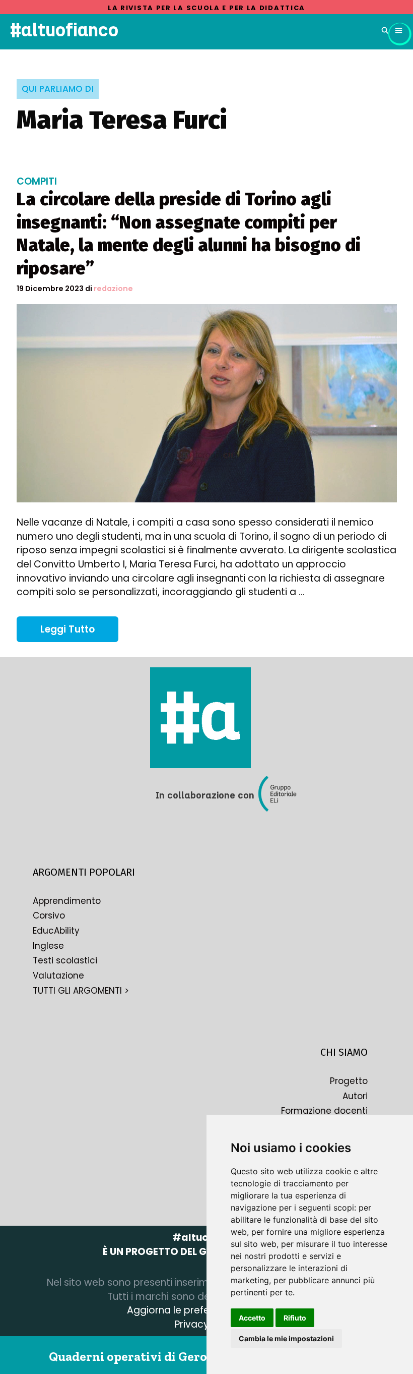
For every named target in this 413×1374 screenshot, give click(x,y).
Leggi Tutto (79, 632)
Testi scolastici (65, 960)
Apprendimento (67, 901)
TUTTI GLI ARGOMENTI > (81, 991)
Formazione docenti (324, 1111)
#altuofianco (64, 30)
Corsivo (49, 915)
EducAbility (56, 931)
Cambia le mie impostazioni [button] (286, 1338)
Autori (355, 1096)
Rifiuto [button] (295, 1317)
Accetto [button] (252, 1317)
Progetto (349, 1081)
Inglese (48, 946)
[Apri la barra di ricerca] (385, 30)
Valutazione (58, 975)
